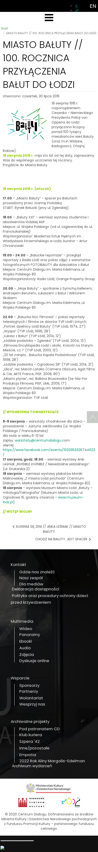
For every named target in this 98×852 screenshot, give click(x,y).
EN (93, 6)
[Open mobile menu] (49, 18)
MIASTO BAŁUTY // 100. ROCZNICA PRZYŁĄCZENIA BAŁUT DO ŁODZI (43, 64)
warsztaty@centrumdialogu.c (39, 440)
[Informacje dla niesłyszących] (76, 10)
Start (4, 28)
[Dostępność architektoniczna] (76, 6)
